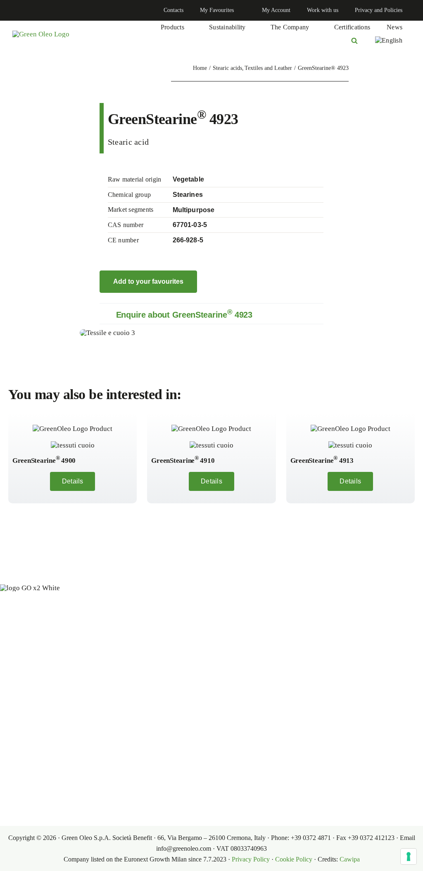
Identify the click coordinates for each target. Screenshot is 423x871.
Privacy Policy (251, 859)
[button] (211, 314)
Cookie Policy (293, 859)
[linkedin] (14, 10)
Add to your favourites (148, 281)
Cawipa (350, 859)
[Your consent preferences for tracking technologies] (408, 856)
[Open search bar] (354, 40)
